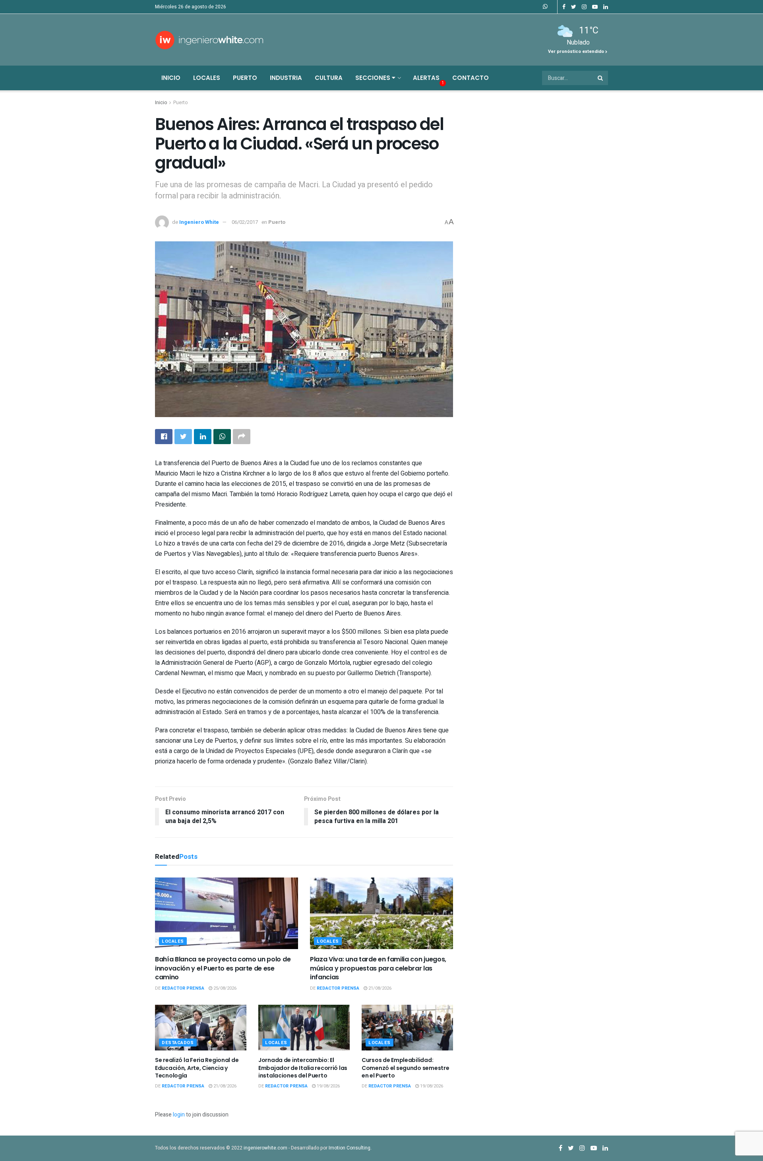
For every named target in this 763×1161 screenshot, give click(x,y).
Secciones (373, 78)
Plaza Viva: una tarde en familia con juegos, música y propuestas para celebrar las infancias (378, 968)
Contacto (470, 78)
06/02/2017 (245, 222)
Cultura (329, 78)
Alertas (426, 78)
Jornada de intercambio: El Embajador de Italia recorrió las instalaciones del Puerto (302, 1067)
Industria (286, 78)
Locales (206, 78)
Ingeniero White (199, 222)
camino (194, 484)
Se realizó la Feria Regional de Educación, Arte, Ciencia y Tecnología (196, 1067)
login (179, 1115)
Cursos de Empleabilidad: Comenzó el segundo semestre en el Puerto (405, 1067)
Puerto (245, 78)
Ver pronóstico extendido (576, 51)
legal (208, 533)
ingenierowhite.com (265, 1147)
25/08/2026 (224, 988)
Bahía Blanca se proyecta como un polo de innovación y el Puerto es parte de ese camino (222, 968)
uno (326, 463)
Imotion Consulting (349, 1147)
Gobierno (413, 473)
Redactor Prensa (183, 988)
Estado (412, 533)
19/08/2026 (328, 1086)
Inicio (170, 78)
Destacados (178, 1042)
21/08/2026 (379, 988)
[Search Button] (601, 78)
